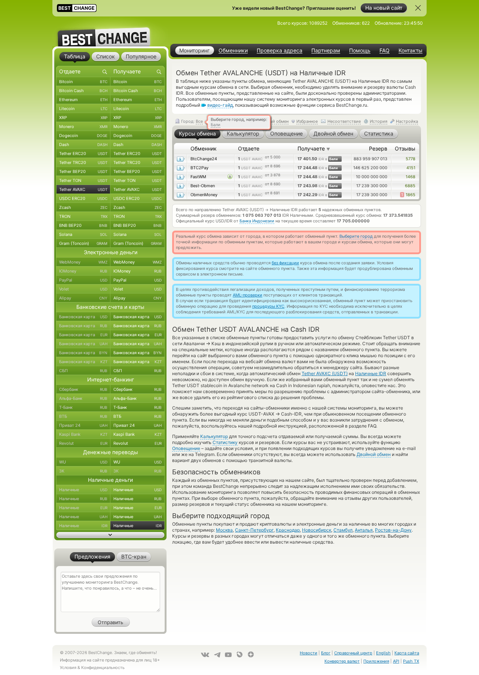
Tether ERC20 (83, 153)
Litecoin (83, 108)
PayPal (83, 280)
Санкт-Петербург (254, 530)
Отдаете (248, 148)
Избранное (307, 121)
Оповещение (186, 448)
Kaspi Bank (83, 434)
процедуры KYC (268, 306)
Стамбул (343, 530)
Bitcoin (83, 81)
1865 (408, 194)
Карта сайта (406, 653)
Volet (83, 289)
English (383, 653)
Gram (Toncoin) (83, 243)
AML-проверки (247, 295)
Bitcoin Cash (83, 90)
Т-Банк (83, 407)
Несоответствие (344, 121)
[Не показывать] (418, 7)
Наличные (83, 489)
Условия (68, 667)
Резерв (378, 148)
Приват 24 (83, 425)
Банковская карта (83, 316)
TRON (83, 216)
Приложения (376, 661)
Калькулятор (214, 436)
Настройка (407, 121)
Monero (83, 126)
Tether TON (83, 180)
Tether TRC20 (83, 162)
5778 (410, 158)
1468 (410, 176)
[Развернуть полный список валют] (110, 535)
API (396, 661)
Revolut (83, 443)
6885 (410, 185)
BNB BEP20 (83, 225)
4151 (410, 167)
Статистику (225, 442)
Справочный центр (353, 653)
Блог (325, 653)
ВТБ (83, 416)
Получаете (314, 148)
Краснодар (288, 530)
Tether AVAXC (83, 189)
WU (83, 462)
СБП (83, 370)
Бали (215, 124)
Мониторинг (194, 50)
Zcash (83, 207)
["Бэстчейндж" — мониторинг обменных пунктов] (110, 31)
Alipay (83, 298)
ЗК (83, 471)
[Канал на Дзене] (250, 654)
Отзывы (405, 148)
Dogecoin (83, 135)
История (378, 121)
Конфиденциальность (103, 667)
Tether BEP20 (83, 171)
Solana (83, 234)
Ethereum (83, 99)
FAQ (384, 51)
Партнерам (325, 51)
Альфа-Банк (83, 398)
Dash (83, 144)
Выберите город (356, 236)
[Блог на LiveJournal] (239, 654)
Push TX (411, 661)
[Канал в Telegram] (217, 654)
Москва (224, 530)
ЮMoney (83, 271)
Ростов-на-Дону (393, 530)
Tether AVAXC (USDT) (325, 373)
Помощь (359, 51)
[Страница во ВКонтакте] (205, 654)
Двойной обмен (374, 454)
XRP (83, 117)
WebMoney (83, 262)
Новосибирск (316, 530)
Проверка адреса (279, 51)
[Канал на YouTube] (228, 654)
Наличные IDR (370, 373)
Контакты (410, 51)
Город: (191, 121)
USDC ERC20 (83, 198)
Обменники (233, 51)
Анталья (364, 530)
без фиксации (285, 262)
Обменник (203, 148)
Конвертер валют (342, 661)
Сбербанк (83, 389)
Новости (308, 653)
